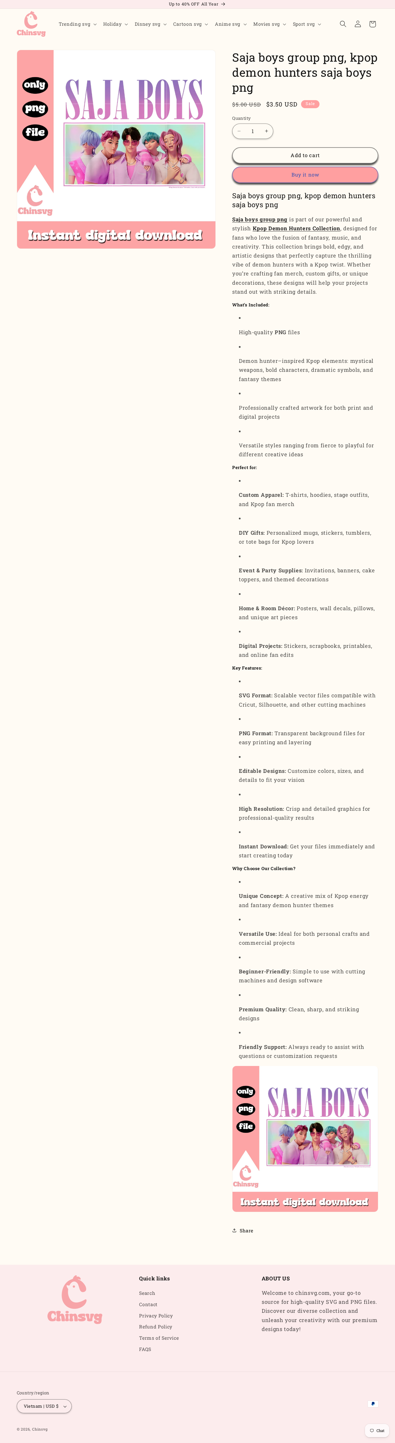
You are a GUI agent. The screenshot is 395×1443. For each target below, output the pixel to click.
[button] (77, 24)
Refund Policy (155, 1327)
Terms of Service (159, 1338)
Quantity (241, 118)
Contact (148, 1304)
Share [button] (246, 1230)
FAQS (145, 1349)
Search (147, 1293)
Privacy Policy (156, 1316)
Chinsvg (40, 1429)
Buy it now (305, 174)
